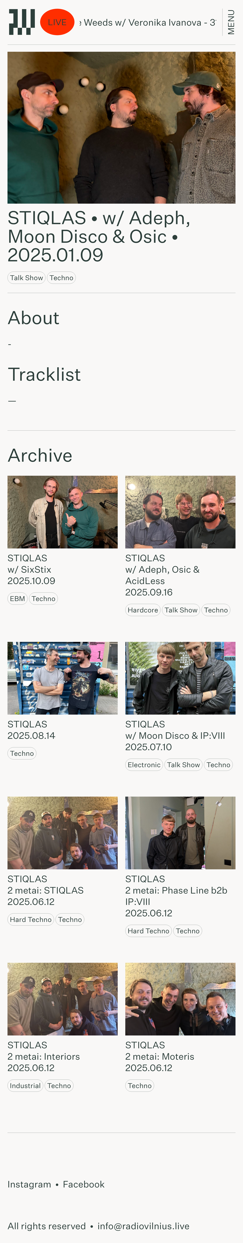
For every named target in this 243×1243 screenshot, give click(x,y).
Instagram (29, 1184)
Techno (61, 278)
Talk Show (26, 278)
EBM (17, 598)
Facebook (84, 1184)
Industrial (25, 1086)
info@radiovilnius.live (143, 1226)
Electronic (144, 765)
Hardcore (143, 610)
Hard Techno (31, 919)
